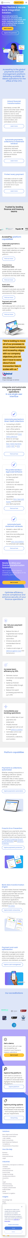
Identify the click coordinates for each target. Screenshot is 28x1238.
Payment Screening (10, 839)
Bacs (7, 444)
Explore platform (14, 1087)
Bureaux (4, 1152)
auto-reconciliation (17, 541)
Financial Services (7, 1156)
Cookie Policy (16, 1219)
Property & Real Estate (9, 1188)
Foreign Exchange (7, 1174)
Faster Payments (15, 444)
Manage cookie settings (13, 1224)
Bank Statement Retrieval (10, 1142)
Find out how (14, 454)
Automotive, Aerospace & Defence (13, 1165)
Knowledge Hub (7, 1200)
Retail (4, 1191)
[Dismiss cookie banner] (21, 1207)
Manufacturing (7, 1184)
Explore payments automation (13, 791)
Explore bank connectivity (12, 910)
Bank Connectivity (7, 1140)
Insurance (5, 1154)
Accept (13, 1228)
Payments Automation (9, 1136)
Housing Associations (8, 1176)
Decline (13, 1231)
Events (4, 1204)
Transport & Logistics (8, 1193)
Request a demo (19, 2)
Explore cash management (12, 964)
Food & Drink (6, 1172)
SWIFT (13, 446)
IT (2, 1180)
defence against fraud (13, 651)
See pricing (14, 1118)
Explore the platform (10, 33)
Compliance (6, 1144)
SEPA (18, 446)
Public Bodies (6, 1189)
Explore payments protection (13, 847)
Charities (5, 1167)
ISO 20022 (11, 906)
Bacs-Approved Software (10, 1134)
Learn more (14, 126)
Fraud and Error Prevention (10, 1146)
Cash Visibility (6, 1138)
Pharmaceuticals (7, 1186)
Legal (4, 1158)
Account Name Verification (12, 840)
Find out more (8, 259)
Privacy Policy (7, 1221)
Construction (6, 1168)
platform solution (17, 729)
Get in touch (8, 28)
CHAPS (8, 446)
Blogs (4, 1202)
